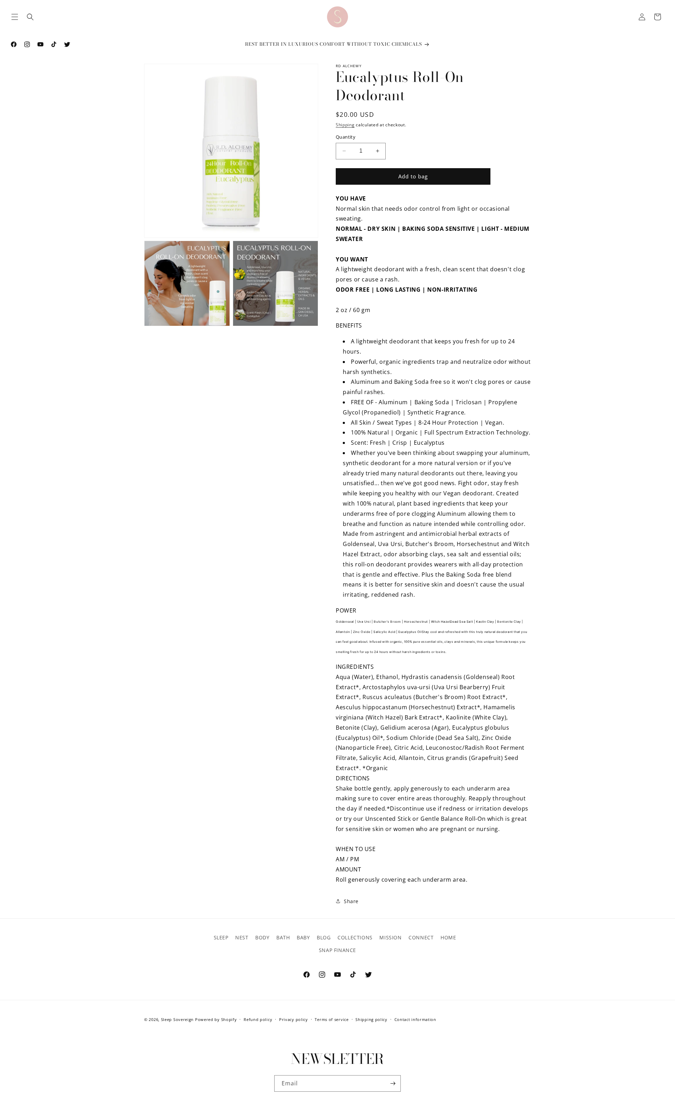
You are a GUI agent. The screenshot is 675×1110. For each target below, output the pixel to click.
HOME (448, 937)
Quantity (345, 137)
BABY (303, 937)
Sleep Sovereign (177, 1019)
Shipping (345, 125)
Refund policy (258, 1019)
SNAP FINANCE (337, 950)
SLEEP (221, 937)
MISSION (390, 937)
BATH (283, 937)
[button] (14, 17)
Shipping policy (371, 1019)
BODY (262, 937)
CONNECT (421, 937)
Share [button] (351, 901)
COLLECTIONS (355, 937)
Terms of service (331, 1019)
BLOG (323, 937)
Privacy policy (293, 1019)
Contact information (415, 1019)
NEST (241, 937)
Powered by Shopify (216, 1019)
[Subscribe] (392, 1083)
